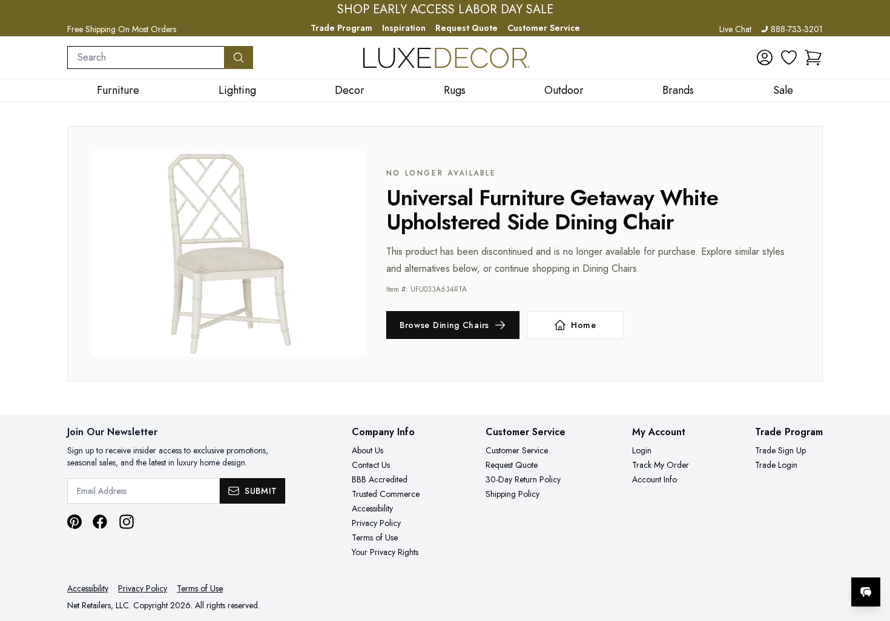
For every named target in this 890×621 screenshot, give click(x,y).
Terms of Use (375, 537)
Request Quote (466, 28)
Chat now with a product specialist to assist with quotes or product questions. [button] (780, 560)
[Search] (238, 57)
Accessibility (372, 508)
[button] (813, 57)
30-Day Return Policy (523, 479)
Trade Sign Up (780, 450)
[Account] (764, 57)
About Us (367, 450)
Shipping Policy (512, 494)
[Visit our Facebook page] (99, 521)
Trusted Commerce (386, 494)
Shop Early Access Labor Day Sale (445, 9)
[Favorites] (789, 57)
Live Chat (735, 29)
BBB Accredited (379, 479)
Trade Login (776, 465)
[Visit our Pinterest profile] (74, 521)
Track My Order (660, 465)
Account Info (654, 479)
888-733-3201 (797, 29)
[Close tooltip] (870, 555)
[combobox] (146, 57)
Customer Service (543, 28)
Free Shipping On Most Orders (121, 29)
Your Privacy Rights (385, 552)
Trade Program (341, 28)
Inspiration (404, 28)
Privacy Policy (376, 523)
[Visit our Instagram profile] (126, 521)
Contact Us (371, 465)
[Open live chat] (865, 591)
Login (641, 450)
